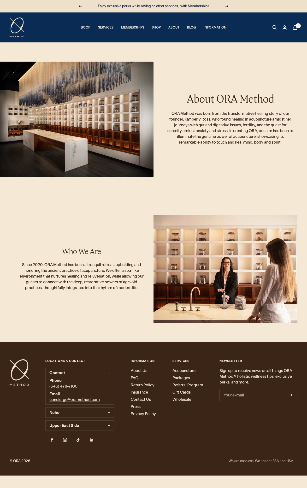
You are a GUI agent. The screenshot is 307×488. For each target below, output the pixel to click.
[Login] (285, 27)
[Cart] (295, 27)
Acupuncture (183, 370)
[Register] (291, 395)
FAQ (134, 377)
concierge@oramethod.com (74, 399)
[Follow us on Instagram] (65, 440)
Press (136, 406)
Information (215, 27)
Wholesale (181, 399)
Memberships (132, 27)
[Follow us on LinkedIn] (91, 440)
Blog (191, 27)
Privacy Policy (143, 413)
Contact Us (141, 399)
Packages (181, 377)
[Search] (274, 27)
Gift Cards (181, 392)
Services (105, 27)
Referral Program (187, 385)
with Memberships (194, 6)
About (173, 27)
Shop (156, 27)
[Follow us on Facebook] (52, 440)
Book (85, 27)
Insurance (139, 392)
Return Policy (142, 385)
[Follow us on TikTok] (78, 440)
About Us (139, 370)
